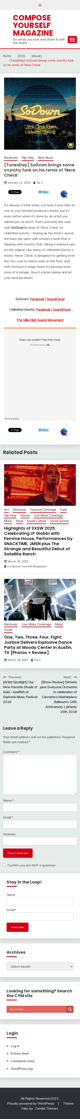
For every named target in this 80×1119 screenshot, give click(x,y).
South (8, 630)
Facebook (37, 299)
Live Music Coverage (48, 515)
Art (6, 510)
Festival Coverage (43, 510)
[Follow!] (43, 193)
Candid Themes (46, 1108)
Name (8, 800)
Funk (63, 510)
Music (8, 521)
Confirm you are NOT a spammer (31, 865)
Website (9, 834)
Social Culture (36, 521)
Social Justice (59, 521)
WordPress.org (22, 1069)
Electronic (11, 158)
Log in (15, 1046)
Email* (11, 910)
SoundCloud (55, 299)
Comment (11, 752)
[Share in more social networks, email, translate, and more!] (64, 196)
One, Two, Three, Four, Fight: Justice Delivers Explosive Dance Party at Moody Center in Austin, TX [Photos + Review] (38, 644)
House (25, 515)
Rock (19, 521)
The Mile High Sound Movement (40, 320)
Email (8, 817)
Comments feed (22, 1061)
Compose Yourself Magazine (33, 25)
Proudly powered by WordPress (31, 1103)
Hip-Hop (28, 158)
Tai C (39, 182)
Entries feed (20, 1053)
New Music (45, 158)
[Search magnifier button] (69, 1009)
